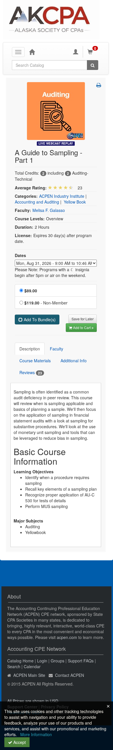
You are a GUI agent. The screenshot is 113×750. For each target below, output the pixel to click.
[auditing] (56, 110)
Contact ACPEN (69, 675)
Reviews (30, 373)
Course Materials (35, 360)
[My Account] (76, 52)
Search (13, 666)
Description (29, 349)
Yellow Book (75, 202)
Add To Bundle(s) (39, 319)
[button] (98, 85)
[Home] (32, 52)
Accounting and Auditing (37, 202)
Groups (57, 661)
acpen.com (67, 637)
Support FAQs (81, 661)
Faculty (56, 349)
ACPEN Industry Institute (61, 196)
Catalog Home (20, 661)
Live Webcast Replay (56, 143)
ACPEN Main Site (29, 675)
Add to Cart (82, 327)
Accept (19, 742)
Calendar (32, 666)
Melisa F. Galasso (48, 210)
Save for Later (83, 318)
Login (42, 661)
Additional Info (74, 360)
